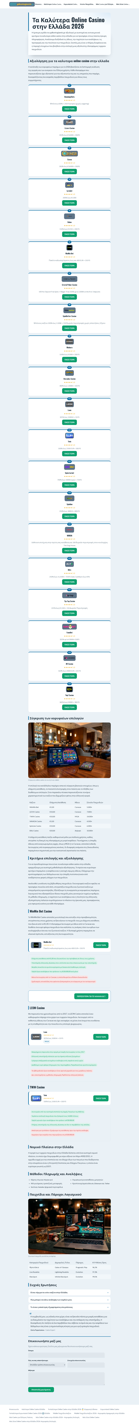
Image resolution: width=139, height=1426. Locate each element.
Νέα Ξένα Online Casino (123, 4)
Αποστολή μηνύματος (41, 1390)
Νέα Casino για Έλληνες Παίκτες (105, 4)
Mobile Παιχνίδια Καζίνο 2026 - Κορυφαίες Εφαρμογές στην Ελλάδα (99, 1413)
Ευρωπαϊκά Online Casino (71, 4)
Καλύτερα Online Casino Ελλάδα (53, 4)
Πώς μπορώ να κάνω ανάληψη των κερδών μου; (51, 1300)
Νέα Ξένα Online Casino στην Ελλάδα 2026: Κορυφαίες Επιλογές (32, 1421)
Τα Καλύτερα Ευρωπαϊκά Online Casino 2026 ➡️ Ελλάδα (29, 1413)
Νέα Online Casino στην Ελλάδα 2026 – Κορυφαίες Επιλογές (57, 1417)
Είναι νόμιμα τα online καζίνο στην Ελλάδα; (49, 1292)
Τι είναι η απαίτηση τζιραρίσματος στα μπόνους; (52, 1307)
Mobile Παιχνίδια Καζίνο (87, 4)
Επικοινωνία (39, 4)
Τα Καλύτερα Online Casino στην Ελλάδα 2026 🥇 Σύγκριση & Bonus (72, 1409)
